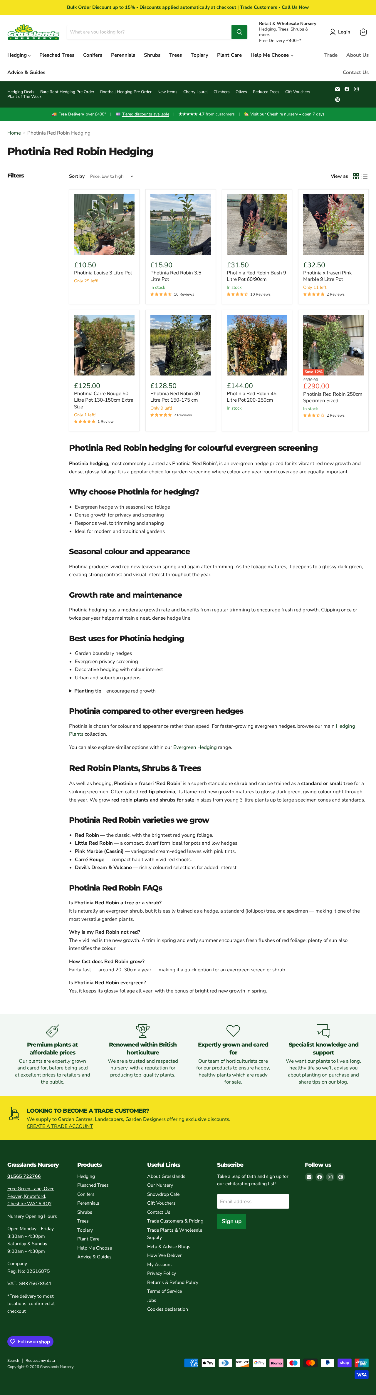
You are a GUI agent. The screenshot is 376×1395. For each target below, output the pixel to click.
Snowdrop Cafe (163, 1194)
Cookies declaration (167, 1309)
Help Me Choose (270, 55)
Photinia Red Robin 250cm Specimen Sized (332, 397)
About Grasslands (166, 1176)
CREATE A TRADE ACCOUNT (60, 1126)
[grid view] (356, 176)
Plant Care (229, 55)
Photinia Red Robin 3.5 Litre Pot (175, 276)
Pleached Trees (56, 55)
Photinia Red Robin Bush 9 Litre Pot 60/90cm (256, 276)
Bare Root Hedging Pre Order (67, 92)
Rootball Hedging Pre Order (126, 92)
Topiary (199, 55)
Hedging (17, 55)
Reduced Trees (266, 92)
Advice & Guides (26, 72)
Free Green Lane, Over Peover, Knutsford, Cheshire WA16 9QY (30, 1196)
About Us (357, 55)
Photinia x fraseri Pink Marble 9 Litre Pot (327, 276)
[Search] (239, 32)
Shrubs (152, 55)
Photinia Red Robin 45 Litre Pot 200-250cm (251, 396)
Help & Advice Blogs (168, 1246)
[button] (341, 32)
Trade (331, 55)
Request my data (40, 1360)
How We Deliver (164, 1255)
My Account (159, 1264)
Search (13, 1360)
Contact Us (356, 72)
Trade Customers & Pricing (175, 1221)
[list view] (364, 176)
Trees (175, 55)
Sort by (77, 176)
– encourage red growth (115, 691)
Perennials (123, 55)
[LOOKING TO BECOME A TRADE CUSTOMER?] (188, 1118)
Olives (241, 92)
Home (14, 133)
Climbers (222, 92)
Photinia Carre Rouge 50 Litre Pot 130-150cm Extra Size (103, 400)
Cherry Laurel (195, 92)
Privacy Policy (161, 1273)
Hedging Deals (20, 92)
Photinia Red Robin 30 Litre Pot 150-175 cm (175, 396)
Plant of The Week (24, 96)
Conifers (92, 55)
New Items (167, 92)
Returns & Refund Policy (172, 1282)
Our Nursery (160, 1185)
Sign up (231, 1221)
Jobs (151, 1300)
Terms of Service (164, 1291)
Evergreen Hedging (195, 747)
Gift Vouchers (297, 92)
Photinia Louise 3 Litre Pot (103, 272)
